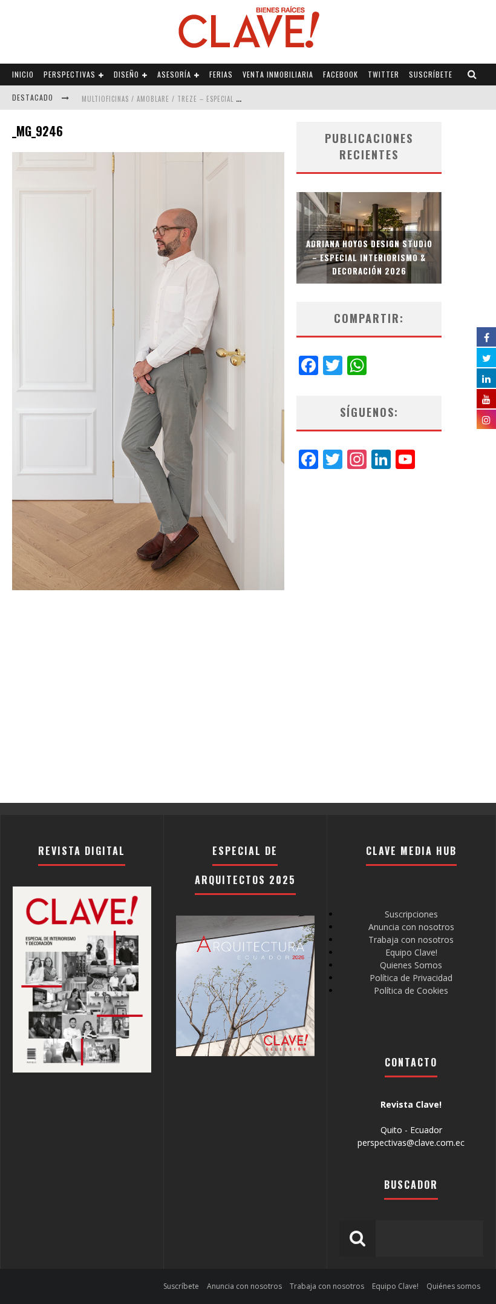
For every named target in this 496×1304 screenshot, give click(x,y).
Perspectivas (70, 74)
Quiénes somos (453, 1286)
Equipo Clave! (411, 952)
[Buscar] (472, 74)
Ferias (221, 74)
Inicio (23, 74)
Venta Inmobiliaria (278, 74)
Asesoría (174, 74)
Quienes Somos (411, 965)
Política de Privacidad (411, 977)
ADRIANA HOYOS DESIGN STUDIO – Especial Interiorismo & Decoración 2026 (369, 257)
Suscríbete (430, 74)
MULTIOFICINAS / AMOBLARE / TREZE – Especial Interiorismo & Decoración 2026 (216, 99)
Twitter (383, 74)
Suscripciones (411, 914)
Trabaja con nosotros (411, 939)
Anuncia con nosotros (411, 927)
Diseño (126, 74)
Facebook (340, 74)
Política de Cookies (411, 990)
